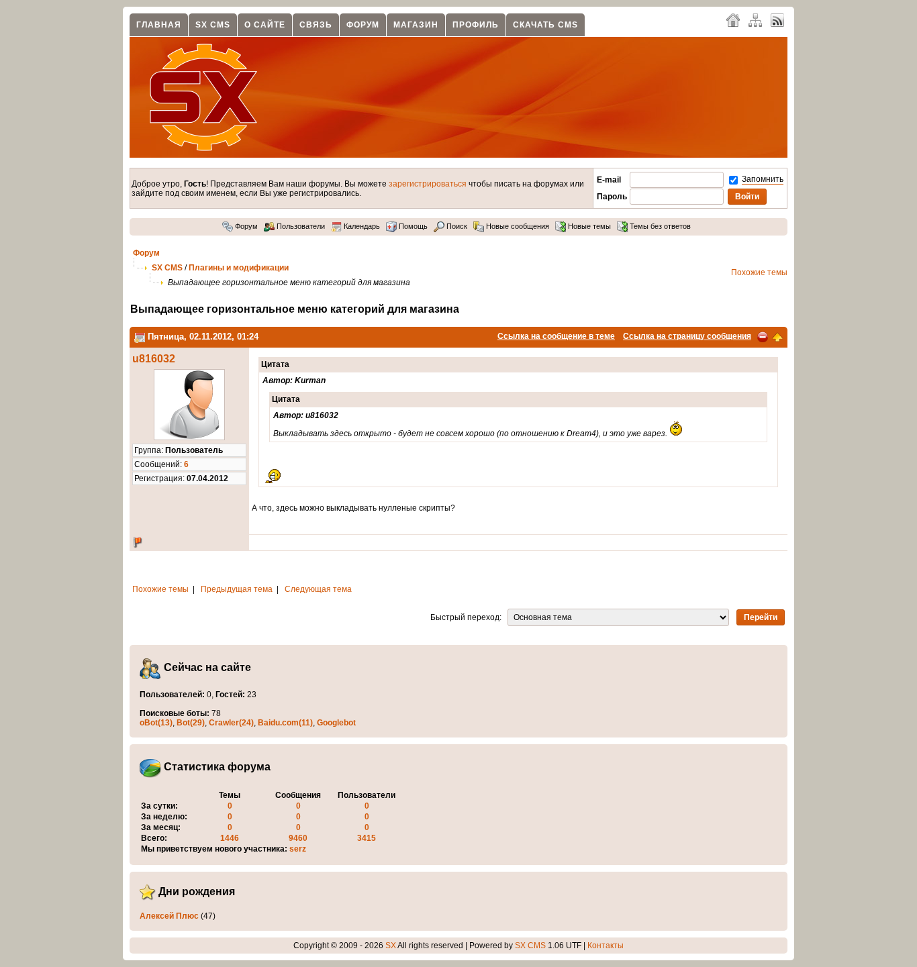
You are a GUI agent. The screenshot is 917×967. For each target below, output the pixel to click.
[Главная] (733, 19)
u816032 (153, 358)
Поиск (455, 226)
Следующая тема (318, 589)
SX (390, 945)
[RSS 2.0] (777, 19)
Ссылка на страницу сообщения (687, 336)
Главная (158, 25)
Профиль (475, 25)
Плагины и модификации (239, 267)
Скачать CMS (545, 25)
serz (297, 849)
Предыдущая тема (237, 589)
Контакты (605, 945)
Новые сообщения (516, 226)
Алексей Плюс (169, 916)
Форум (362, 25)
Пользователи (300, 226)
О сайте (264, 25)
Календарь (361, 226)
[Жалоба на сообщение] (762, 336)
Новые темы (588, 226)
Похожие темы (759, 272)
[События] (139, 337)
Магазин (415, 25)
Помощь (412, 226)
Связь (315, 25)
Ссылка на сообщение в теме (556, 336)
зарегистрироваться (428, 184)
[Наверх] (777, 336)
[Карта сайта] (755, 19)
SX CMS (212, 25)
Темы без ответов (659, 226)
